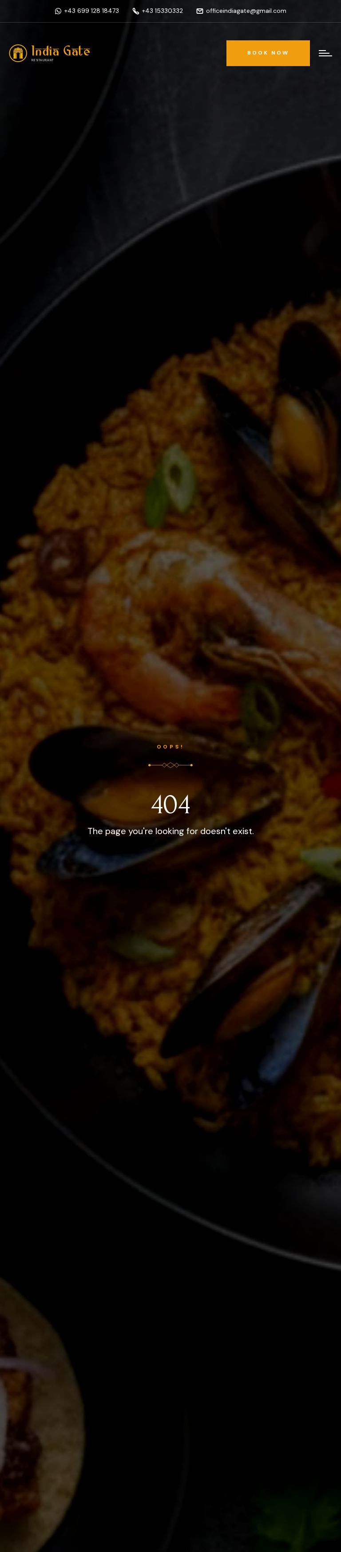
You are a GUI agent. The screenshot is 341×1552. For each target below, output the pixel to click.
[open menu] (322, 53)
